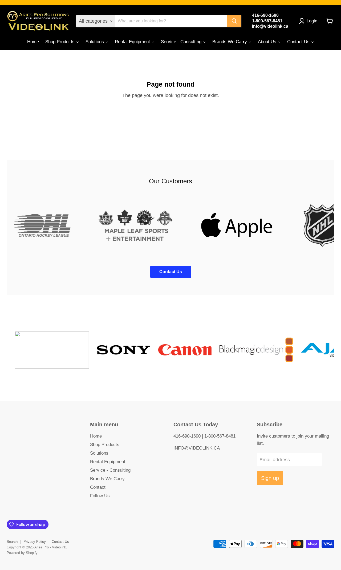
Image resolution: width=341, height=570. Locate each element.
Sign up (270, 478)
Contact (97, 487)
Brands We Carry (107, 478)
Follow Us (100, 495)
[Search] (234, 21)
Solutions (99, 453)
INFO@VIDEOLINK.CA (196, 448)
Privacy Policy (34, 542)
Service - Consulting (110, 470)
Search (12, 542)
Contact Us (60, 542)
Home (96, 436)
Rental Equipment (107, 461)
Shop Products (104, 444)
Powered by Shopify (22, 553)
